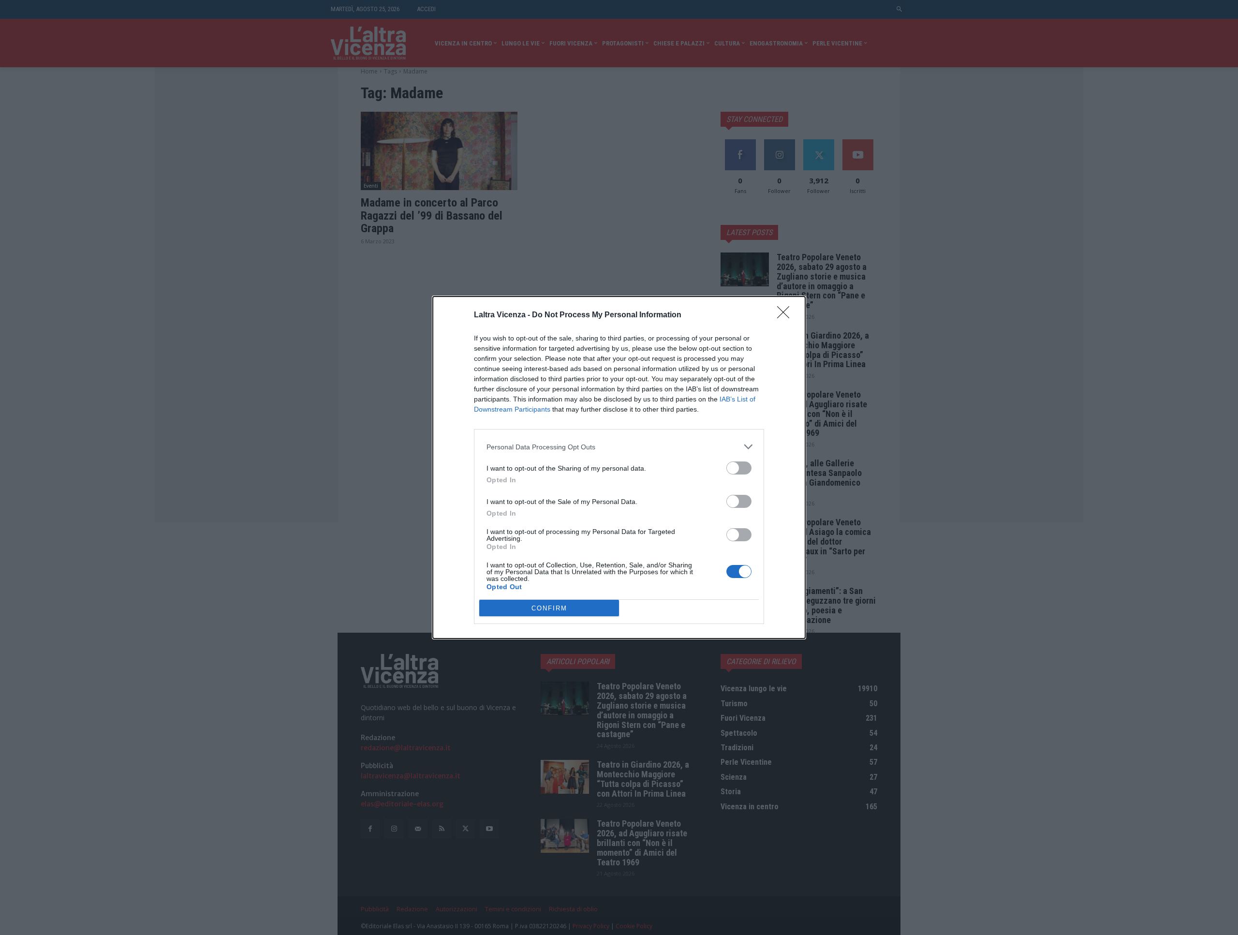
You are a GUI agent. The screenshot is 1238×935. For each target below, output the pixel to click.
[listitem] (619, 447)
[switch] (739, 468)
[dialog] (619, 467)
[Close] (786, 315)
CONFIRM (549, 608)
